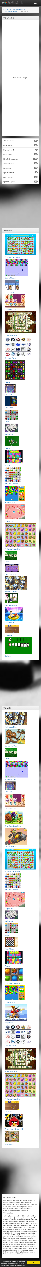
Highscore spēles (20, 150)
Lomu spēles (20, 154)
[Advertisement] (20, 42)
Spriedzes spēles (20, 182)
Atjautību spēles (20, 141)
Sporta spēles (20, 177)
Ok (33, 1262)
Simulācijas (20, 168)
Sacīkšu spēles (20, 163)
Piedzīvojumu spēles (20, 159)
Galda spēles (20, 145)
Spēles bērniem (20, 172)
